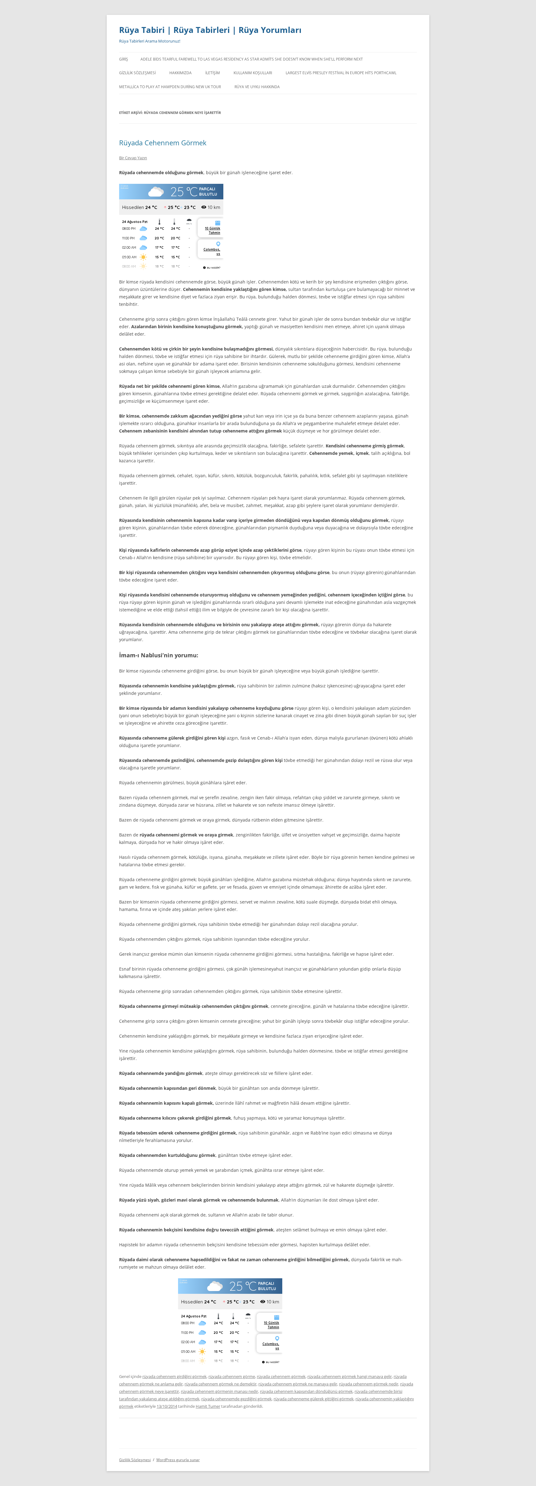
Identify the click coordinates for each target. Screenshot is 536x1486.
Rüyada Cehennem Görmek (163, 142)
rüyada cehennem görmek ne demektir (221, 1384)
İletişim (212, 72)
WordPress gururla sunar (178, 1459)
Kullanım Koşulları (253, 72)
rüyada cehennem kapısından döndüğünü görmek (306, 1391)
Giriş (123, 59)
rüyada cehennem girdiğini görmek (174, 1376)
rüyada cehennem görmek (281, 1376)
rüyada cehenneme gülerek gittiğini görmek (314, 1399)
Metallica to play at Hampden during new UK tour (170, 86)
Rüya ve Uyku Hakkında (257, 86)
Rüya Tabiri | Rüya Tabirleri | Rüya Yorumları (210, 29)
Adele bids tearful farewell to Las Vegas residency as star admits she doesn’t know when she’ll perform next (252, 59)
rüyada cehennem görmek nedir (368, 1384)
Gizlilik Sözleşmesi (137, 72)
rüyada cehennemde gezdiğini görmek (236, 1399)
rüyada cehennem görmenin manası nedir (219, 1391)
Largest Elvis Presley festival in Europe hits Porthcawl (341, 72)
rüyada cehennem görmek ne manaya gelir (297, 1384)
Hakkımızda (180, 72)
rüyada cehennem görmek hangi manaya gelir (349, 1376)
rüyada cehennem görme (231, 1376)
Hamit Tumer (208, 1406)
